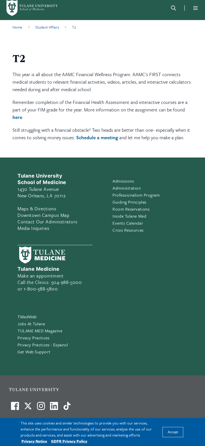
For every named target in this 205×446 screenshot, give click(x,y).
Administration (126, 188)
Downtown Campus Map (43, 215)
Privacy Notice (34, 441)
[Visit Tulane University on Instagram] (41, 408)
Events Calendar (127, 223)
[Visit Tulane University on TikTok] (67, 408)
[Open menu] (195, 8)
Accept (173, 432)
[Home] (32, 8)
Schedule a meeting (97, 137)
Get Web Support (34, 352)
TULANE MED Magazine (40, 331)
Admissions (123, 181)
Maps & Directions (37, 208)
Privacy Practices (34, 338)
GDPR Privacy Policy (69, 441)
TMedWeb (27, 317)
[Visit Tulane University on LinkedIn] (54, 408)
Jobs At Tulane (31, 324)
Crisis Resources (128, 230)
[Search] (173, 8)
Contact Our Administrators (48, 221)
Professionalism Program (136, 195)
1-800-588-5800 (41, 288)
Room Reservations (131, 209)
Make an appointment (41, 275)
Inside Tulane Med (129, 216)
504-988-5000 (66, 282)
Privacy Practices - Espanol (43, 345)
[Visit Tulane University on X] (28, 408)
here (17, 117)
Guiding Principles (129, 202)
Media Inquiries (33, 228)
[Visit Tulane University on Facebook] (15, 408)
